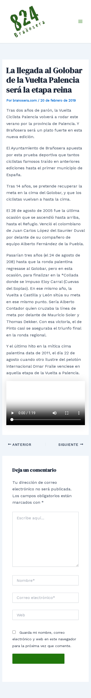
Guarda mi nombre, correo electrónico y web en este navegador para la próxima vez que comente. (44, 639)
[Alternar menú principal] (80, 21)
